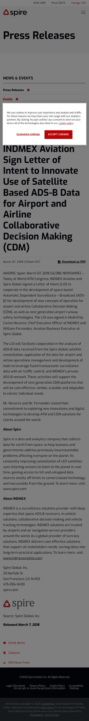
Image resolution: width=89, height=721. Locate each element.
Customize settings (28, 134)
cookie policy (66, 123)
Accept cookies (58, 134)
